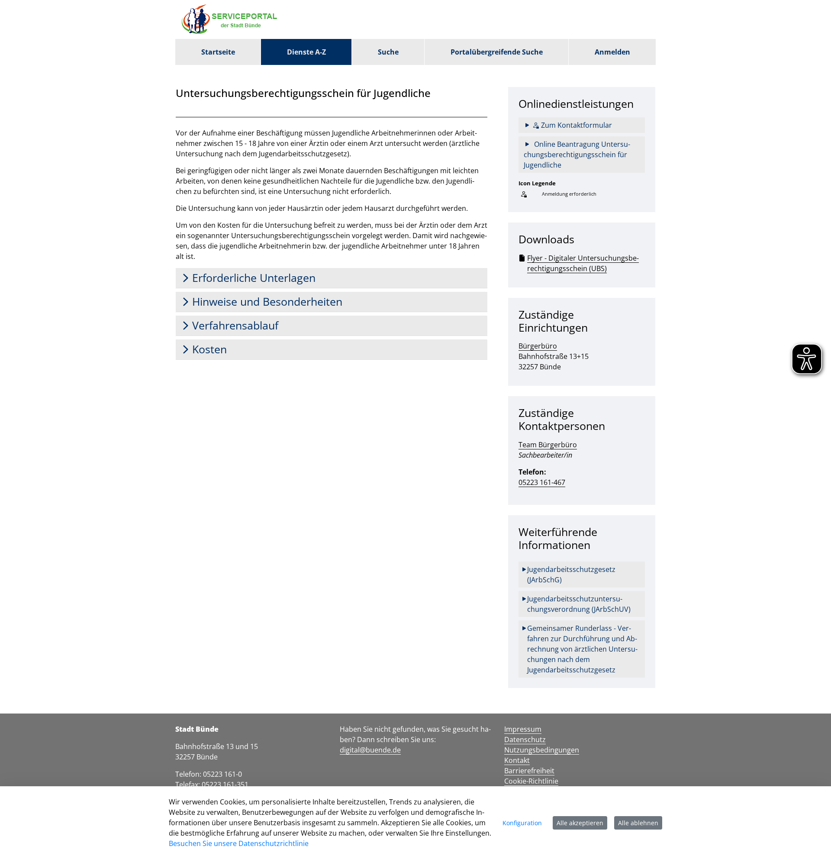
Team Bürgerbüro (548, 444)
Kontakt (517, 760)
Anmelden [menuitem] (612, 52)
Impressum (522, 729)
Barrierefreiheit (529, 770)
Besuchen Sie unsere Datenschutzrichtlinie (239, 843)
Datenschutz (525, 739)
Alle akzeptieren (580, 823)
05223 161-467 (542, 482)
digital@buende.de (370, 750)
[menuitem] (218, 52)
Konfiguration (522, 823)
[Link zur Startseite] (231, 19)
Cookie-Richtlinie (531, 781)
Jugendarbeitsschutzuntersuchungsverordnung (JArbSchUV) (579, 604)
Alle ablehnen (638, 823)
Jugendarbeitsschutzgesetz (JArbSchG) (572, 575)
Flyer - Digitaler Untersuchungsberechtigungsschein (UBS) (583, 263)
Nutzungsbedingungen (541, 750)
